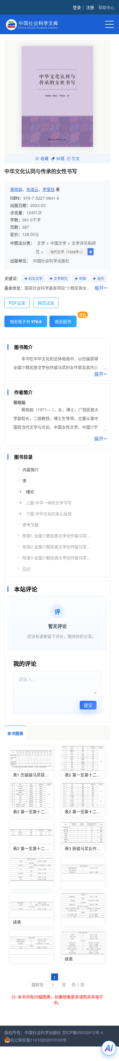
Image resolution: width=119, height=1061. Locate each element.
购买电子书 (26, 321)
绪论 (30, 491)
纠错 (60, 158)
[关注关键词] (26, 279)
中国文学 (58, 243)
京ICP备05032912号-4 (82, 1032)
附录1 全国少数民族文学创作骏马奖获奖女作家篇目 (57, 535)
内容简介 (31, 469)
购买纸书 (63, 321)
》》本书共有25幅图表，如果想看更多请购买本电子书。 (57, 999)
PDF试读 (17, 303)
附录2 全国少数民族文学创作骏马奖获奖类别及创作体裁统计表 (57, 546)
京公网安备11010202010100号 (38, 1040)
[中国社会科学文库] (39, 23)
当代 (100, 278)
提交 (88, 705)
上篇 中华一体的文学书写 (49, 502)
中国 (82, 278)
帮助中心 (106, 7)
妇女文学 (35, 278)
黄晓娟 (16, 189)
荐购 (82, 314)
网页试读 (46, 303)
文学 (41, 243)
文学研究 (61, 278)
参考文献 (31, 524)
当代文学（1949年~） (67, 251)
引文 (76, 158)
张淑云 (32, 189)
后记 (27, 569)
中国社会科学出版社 (51, 260)
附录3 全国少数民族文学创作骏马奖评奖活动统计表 (57, 557)
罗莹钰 (48, 189)
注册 (90, 7)
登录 (77, 7)
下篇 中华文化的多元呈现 (49, 513)
